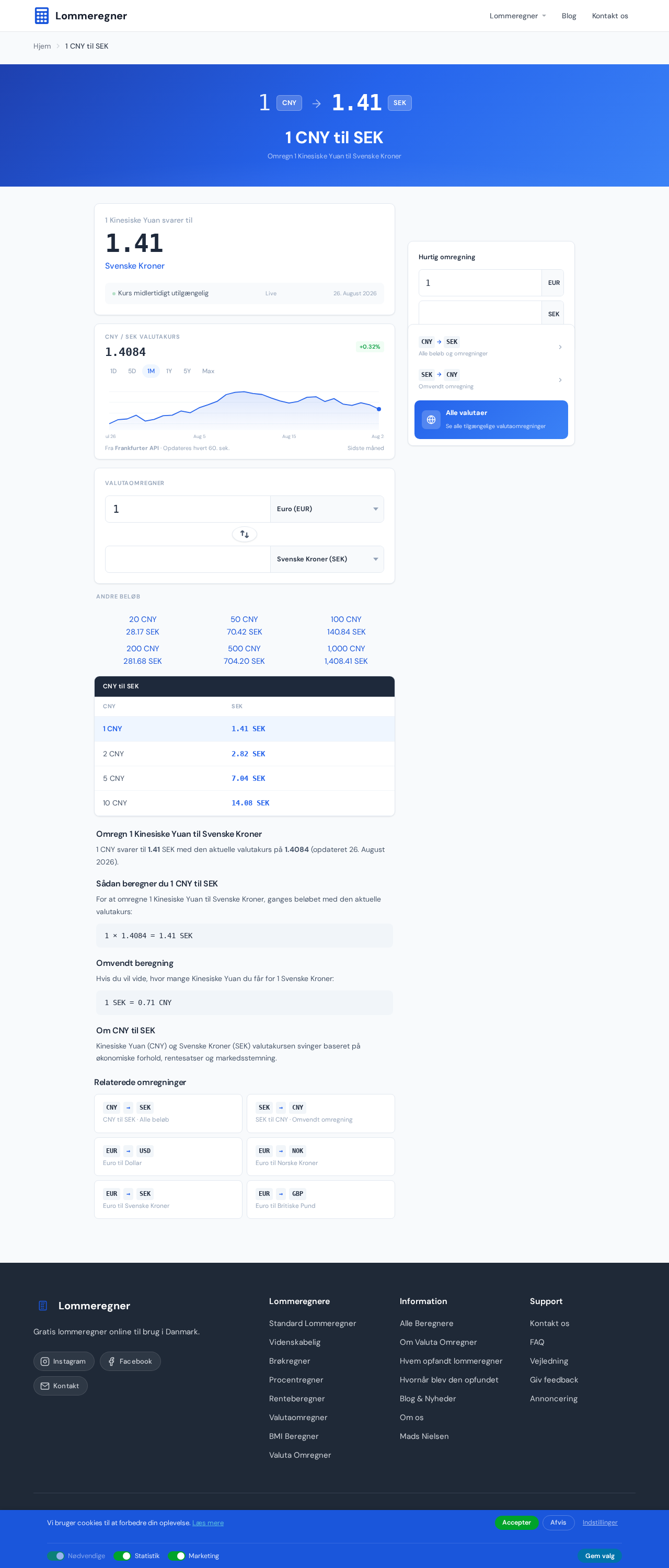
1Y (169, 371)
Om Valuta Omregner (438, 1342)
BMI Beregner (294, 1436)
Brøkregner (289, 1361)
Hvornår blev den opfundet (449, 1380)
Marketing (204, 1555)
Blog (569, 15)
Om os (412, 1417)
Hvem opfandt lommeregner (451, 1361)
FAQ (537, 1342)
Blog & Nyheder (428, 1398)
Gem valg (600, 1556)
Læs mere (208, 1522)
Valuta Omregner (300, 1455)
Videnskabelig (294, 1342)
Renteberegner (297, 1398)
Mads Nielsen (424, 1436)
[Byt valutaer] (244, 534)
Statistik (147, 1555)
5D (132, 371)
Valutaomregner (298, 1417)
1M (151, 371)
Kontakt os (610, 15)
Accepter (516, 1522)
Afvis (558, 1522)
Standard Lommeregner (312, 1323)
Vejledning (549, 1361)
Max (208, 371)
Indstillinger (600, 1522)
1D (113, 371)
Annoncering (554, 1398)
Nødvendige (86, 1555)
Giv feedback (554, 1380)
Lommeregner (514, 15)
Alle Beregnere (427, 1323)
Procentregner (296, 1380)
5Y (187, 371)
